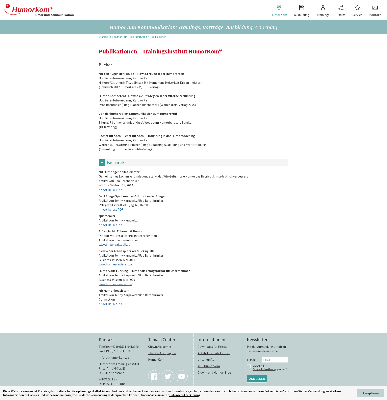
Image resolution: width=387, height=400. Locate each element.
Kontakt (375, 15)
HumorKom (279, 15)
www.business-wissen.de (115, 264)
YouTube (182, 376)
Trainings (323, 15)
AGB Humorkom (209, 366)
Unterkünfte (206, 359)
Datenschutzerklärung (185, 395)
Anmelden (257, 378)
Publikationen (158, 37)
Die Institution (138, 37)
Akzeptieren (370, 393)
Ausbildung (301, 15)
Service (357, 15)
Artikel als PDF (113, 190)
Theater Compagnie (162, 353)
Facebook (154, 376)
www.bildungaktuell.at (114, 244)
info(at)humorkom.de (114, 357)
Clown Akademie (159, 347)
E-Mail (252, 360)
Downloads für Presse (212, 347)
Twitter (168, 376)
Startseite (105, 37)
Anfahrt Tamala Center (214, 353)
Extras (341, 15)
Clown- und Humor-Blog (214, 372)
